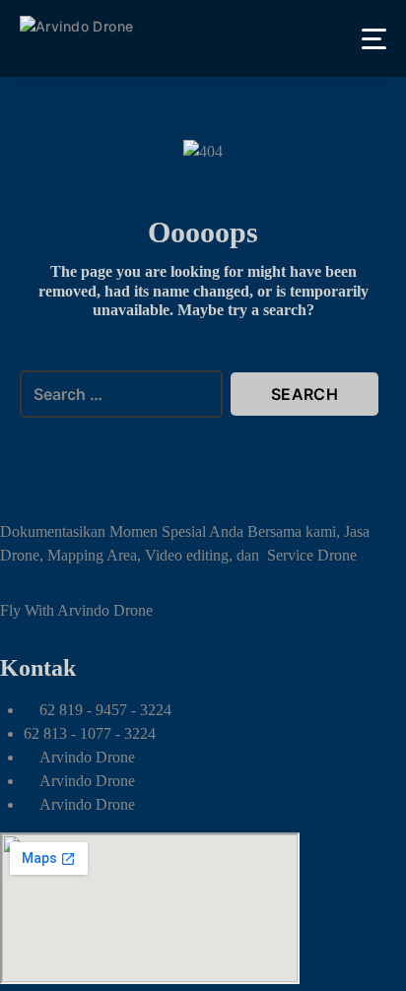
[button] (374, 39)
